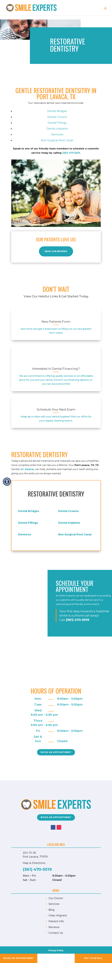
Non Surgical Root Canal (74, 534)
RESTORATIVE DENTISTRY (56, 493)
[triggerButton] (7, 481)
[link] (56, 315)
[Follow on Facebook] (53, 827)
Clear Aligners (58, 915)
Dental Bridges (57, 111)
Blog (52, 909)
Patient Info (56, 921)
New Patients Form (56, 321)
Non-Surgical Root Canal (57, 140)
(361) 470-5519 (71, 152)
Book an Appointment (56, 752)
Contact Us (56, 932)
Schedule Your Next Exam (56, 409)
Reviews (54, 927)
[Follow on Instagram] (59, 827)
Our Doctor (56, 898)
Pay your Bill (93, 958)
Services (54, 904)
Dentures (57, 134)
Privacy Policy (55, 950)
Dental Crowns (57, 117)
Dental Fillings (57, 122)
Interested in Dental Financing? (56, 368)
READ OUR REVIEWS (56, 251)
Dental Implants (57, 128)
